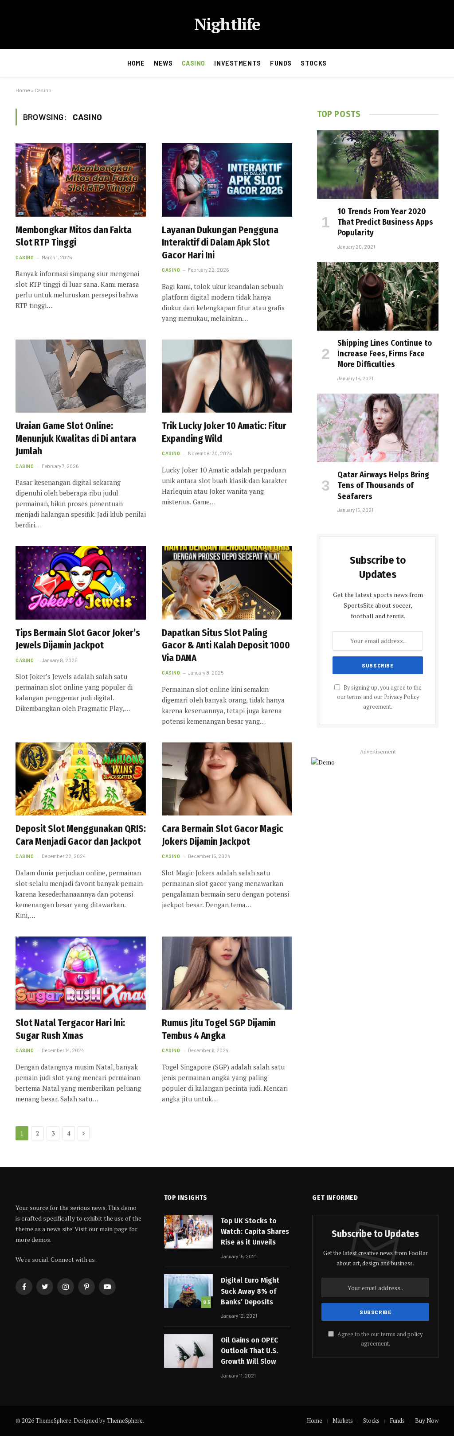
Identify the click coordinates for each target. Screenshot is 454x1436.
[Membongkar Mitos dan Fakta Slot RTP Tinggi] (81, 179)
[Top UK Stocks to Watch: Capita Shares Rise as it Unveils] (188, 1232)
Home (136, 63)
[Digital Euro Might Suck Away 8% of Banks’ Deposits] (188, 1291)
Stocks (313, 63)
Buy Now (426, 1420)
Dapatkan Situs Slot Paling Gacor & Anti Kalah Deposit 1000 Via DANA (226, 645)
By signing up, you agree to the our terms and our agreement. (379, 697)
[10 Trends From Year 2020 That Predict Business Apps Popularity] (377, 164)
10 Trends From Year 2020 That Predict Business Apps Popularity (385, 222)
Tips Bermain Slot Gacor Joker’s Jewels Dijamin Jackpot (78, 639)
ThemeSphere (125, 1420)
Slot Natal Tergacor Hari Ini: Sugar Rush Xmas (70, 1029)
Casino (193, 63)
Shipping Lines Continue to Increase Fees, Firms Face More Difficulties (384, 354)
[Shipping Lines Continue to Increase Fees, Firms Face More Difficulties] (377, 296)
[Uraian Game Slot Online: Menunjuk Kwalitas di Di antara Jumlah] (81, 376)
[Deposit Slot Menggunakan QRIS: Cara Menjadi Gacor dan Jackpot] (81, 779)
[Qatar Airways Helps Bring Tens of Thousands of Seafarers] (377, 428)
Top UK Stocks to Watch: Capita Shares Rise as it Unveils (255, 1231)
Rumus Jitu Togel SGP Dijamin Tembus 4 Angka (219, 1029)
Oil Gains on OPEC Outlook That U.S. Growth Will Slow (249, 1350)
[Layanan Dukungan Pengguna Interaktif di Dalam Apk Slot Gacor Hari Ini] (227, 179)
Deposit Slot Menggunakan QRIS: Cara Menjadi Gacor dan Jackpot (81, 835)
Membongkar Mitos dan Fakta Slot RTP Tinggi (74, 236)
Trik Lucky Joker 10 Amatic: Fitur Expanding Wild (224, 432)
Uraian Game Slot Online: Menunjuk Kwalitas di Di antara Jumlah (76, 438)
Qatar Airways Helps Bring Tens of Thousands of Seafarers (383, 485)
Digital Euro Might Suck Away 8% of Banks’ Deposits (250, 1291)
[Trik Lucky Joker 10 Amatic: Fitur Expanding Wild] (227, 376)
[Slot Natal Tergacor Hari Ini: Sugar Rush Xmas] (81, 973)
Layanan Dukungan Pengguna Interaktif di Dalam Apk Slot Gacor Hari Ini (220, 242)
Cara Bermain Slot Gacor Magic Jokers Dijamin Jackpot (222, 835)
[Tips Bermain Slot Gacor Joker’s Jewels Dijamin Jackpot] (81, 582)
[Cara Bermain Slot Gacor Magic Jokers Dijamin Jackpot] (227, 779)
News (163, 63)
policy (415, 1334)
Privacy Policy (401, 697)
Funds (281, 63)
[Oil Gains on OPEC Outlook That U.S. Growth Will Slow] (188, 1351)
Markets (343, 1420)
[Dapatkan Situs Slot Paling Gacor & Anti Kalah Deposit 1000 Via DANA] (227, 582)
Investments (237, 63)
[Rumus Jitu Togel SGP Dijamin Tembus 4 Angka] (227, 973)
